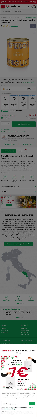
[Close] (35, 346)
